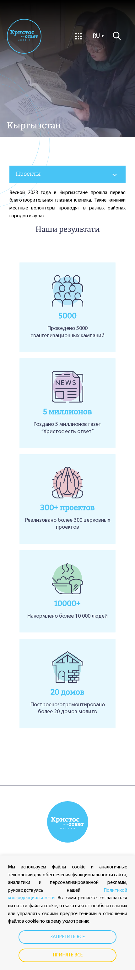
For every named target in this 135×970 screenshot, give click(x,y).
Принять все (68, 955)
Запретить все (68, 936)
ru (96, 36)
